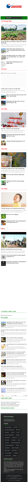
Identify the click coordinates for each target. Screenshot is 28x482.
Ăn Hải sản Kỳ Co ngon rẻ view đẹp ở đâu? (10, 88)
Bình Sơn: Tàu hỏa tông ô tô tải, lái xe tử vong (11, 249)
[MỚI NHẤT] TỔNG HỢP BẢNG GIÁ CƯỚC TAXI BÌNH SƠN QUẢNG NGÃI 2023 (15, 50)
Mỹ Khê (15, 455)
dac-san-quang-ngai (9, 434)
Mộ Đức (18, 434)
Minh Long (7, 450)
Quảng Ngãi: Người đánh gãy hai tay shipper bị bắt (11, 366)
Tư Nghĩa (13, 440)
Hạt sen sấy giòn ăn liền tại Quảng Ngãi (15, 174)
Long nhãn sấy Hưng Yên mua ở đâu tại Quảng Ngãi (12, 168)
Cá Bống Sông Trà (12, 404)
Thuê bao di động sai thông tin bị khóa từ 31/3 (16, 359)
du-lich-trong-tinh (15, 447)
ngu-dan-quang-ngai (9, 429)
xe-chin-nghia (8, 455)
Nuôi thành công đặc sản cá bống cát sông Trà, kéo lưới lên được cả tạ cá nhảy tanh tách (15, 57)
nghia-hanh (7, 437)
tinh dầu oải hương (9, 402)
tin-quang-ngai (8, 427)
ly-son (18, 432)
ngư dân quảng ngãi (15, 442)
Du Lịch (3, 69)
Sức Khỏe (4, 189)
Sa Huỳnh (7, 447)
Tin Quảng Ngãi (6, 21)
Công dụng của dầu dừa (5, 403)
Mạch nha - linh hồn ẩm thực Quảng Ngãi (10, 128)
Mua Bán (4, 149)
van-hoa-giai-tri (8, 453)
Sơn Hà (17, 445)
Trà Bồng (16, 453)
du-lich (12, 432)
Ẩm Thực (4, 109)
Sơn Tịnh (7, 440)
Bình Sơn (18, 429)
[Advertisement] (15, 13)
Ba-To (19, 440)
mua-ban (7, 442)
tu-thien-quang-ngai (9, 445)
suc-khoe (7, 432)
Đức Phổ (15, 427)
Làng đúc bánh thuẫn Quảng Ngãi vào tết (15, 141)
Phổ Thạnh (14, 450)
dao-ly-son (14, 437)
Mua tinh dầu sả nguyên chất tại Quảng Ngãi (9, 405)
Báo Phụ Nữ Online (12, 478)
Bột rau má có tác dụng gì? (12, 214)
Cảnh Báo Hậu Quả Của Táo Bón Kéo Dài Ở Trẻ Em (13, 208)
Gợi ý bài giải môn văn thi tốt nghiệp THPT (16, 388)
